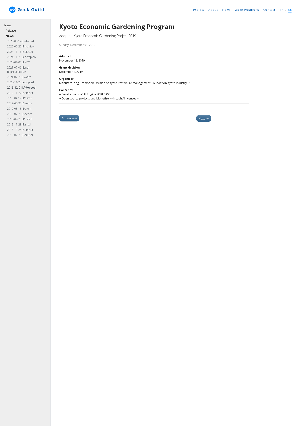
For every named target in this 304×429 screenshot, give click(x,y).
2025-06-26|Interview (20, 46)
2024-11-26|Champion (21, 57)
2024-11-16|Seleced (20, 52)
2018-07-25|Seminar (20, 135)
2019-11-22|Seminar (20, 93)
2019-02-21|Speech (19, 114)
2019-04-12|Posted (19, 98)
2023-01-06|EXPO (18, 62)
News (8, 25)
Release (11, 31)
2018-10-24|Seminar (20, 130)
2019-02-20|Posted (19, 119)
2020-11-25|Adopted (20, 82)
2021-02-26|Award (19, 77)
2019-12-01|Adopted (21, 87)
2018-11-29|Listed (19, 124)
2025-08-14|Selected (20, 41)
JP (282, 9)
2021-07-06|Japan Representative (18, 70)
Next (203, 118)
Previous (69, 118)
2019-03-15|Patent (19, 109)
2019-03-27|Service (19, 103)
